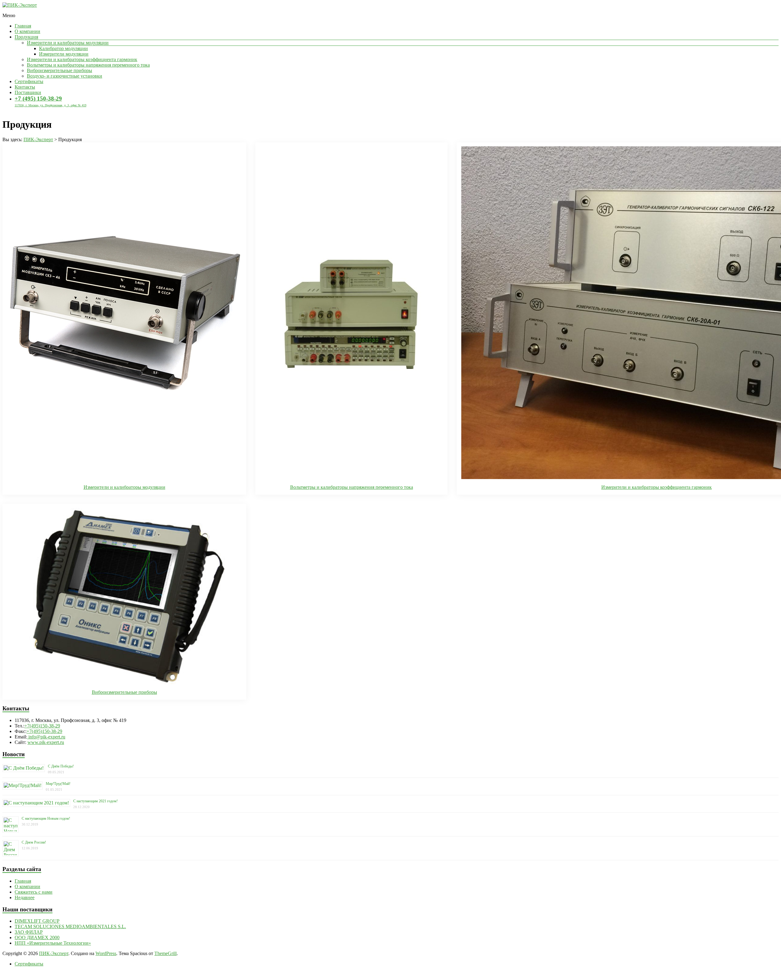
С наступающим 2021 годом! (95, 801)
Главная (23, 25)
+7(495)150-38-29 (42, 725)
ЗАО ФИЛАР (29, 932)
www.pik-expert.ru (45, 742)
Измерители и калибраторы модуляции (68, 42)
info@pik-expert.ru (46, 736)
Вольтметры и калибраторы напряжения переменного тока (88, 65)
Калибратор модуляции (63, 48)
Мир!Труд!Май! (58, 784)
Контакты (25, 87)
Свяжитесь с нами (33, 892)
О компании (27, 31)
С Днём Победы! (61, 766)
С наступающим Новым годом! (46, 818)
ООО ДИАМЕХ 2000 (37, 937)
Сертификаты (29, 81)
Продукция (26, 36)
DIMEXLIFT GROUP (37, 921)
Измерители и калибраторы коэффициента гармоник (82, 59)
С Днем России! (34, 842)
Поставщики (28, 92)
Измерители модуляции (63, 54)
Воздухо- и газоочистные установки (64, 76)
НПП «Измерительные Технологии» (53, 943)
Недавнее (24, 897)
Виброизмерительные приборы (59, 70)
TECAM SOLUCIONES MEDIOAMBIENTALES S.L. (70, 926)
